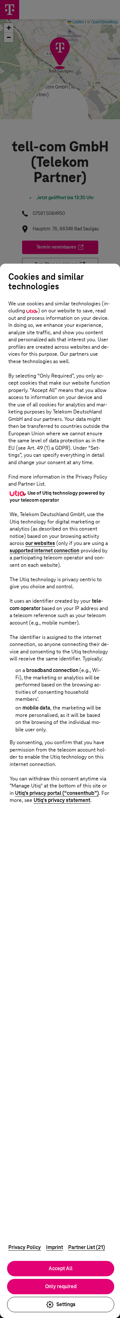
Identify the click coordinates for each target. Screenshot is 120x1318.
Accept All (61, 1268)
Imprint (54, 1247)
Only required (60, 1286)
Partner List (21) (86, 1247)
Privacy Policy (24, 1247)
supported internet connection (44, 550)
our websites (40, 543)
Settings (66, 1304)
